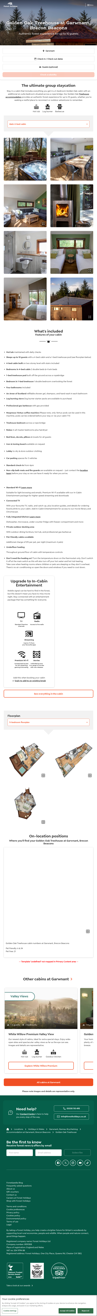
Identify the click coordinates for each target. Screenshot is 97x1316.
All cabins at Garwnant (48, 1082)
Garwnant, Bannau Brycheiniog (63, 1129)
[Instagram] (73, 1163)
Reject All (85, 1311)
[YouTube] (80, 1163)
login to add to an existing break (30, 681)
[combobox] (48, 124)
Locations (18, 1129)
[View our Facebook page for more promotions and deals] (58, 1163)
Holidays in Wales (36, 1129)
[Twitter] (66, 1163)
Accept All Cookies (67, 1311)
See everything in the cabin (48, 693)
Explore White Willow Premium (41, 1065)
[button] (43, 177)
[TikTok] (87, 1163)
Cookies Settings (9, 1311)
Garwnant (50, 51)
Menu (91, 5)
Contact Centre (27, 1114)
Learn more (26, 487)
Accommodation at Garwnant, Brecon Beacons (28, 1132)
